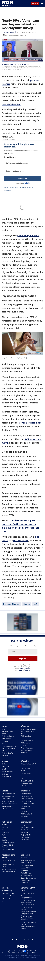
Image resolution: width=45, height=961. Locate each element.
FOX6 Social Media (7, 823)
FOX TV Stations (20, 32)
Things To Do (25, 825)
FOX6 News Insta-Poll (9, 746)
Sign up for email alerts (28, 860)
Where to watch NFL (28, 893)
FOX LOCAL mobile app (8, 749)
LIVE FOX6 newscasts (28, 796)
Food (22, 778)
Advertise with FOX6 (8, 896)
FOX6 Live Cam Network (26, 737)
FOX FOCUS (6, 898)
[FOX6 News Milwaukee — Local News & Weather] (8, 3)
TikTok (4, 835)
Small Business (7, 776)
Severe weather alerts (28, 729)
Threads (4, 837)
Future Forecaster (27, 748)
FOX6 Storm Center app (27, 732)
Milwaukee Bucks (7, 806)
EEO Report (25, 870)
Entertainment (6, 738)
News (4, 726)
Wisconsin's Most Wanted (8, 732)
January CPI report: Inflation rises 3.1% (15, 64)
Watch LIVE (26, 790)
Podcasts (5, 741)
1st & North (6, 799)
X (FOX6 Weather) (8, 849)
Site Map (5, 755)
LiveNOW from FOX (27, 804)
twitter (16, 939)
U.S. (35, 604)
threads (24, 939)
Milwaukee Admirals (8, 809)
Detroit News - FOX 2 (9, 869)
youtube (28, 939)
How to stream (26, 794)
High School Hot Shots (9, 804)
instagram (20, 939)
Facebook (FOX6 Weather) (7, 846)
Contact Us (26, 855)
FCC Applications (26, 875)
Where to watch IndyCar (26, 908)
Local (3, 729)
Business (5, 774)
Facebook (5, 830)
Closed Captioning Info (28, 878)
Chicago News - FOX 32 (9, 861)
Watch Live (35, 3)
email (32, 939)
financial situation (11, 104)
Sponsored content (8, 901)
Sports (5, 790)
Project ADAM (26, 835)
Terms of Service (24, 671)
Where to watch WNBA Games (29, 923)
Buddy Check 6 (26, 832)
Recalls (4, 769)
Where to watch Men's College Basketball (28, 912)
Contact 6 (5, 764)
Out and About (26, 773)
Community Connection (25, 838)
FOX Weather (25, 743)
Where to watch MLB (28, 900)
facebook (12, 939)
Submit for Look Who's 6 (28, 765)
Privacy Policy (25, 669)
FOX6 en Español (7, 753)
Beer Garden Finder (27, 827)
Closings (23, 745)
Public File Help (26, 873)
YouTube (5, 827)
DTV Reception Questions (26, 881)
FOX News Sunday (27, 814)
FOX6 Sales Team (8, 893)
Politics (4, 744)
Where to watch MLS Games (28, 928)
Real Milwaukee (26, 771)
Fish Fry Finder (26, 830)
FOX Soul (24, 811)
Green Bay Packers (8, 796)
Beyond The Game (8, 801)
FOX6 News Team (27, 865)
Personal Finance (31, 32)
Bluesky (4, 840)
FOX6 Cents (6, 766)
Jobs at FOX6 (25, 868)
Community (26, 822)
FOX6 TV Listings (26, 801)
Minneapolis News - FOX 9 (8, 866)
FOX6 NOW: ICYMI (27, 799)
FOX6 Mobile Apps (27, 863)
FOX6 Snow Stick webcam (26, 751)
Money (26, 604)
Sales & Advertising (7, 889)
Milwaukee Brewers (8, 794)
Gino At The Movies (27, 781)
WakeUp (25, 761)
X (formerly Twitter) (8, 842)
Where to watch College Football (26, 897)
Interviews (24, 776)
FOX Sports (24, 809)
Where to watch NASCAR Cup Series (27, 904)
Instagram (5, 832)
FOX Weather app (27, 740)
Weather (25, 726)
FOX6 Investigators (8, 736)
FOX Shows (25, 816)
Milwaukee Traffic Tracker (27, 784)
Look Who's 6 (25, 768)
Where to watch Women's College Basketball (27, 918)
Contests (24, 858)
